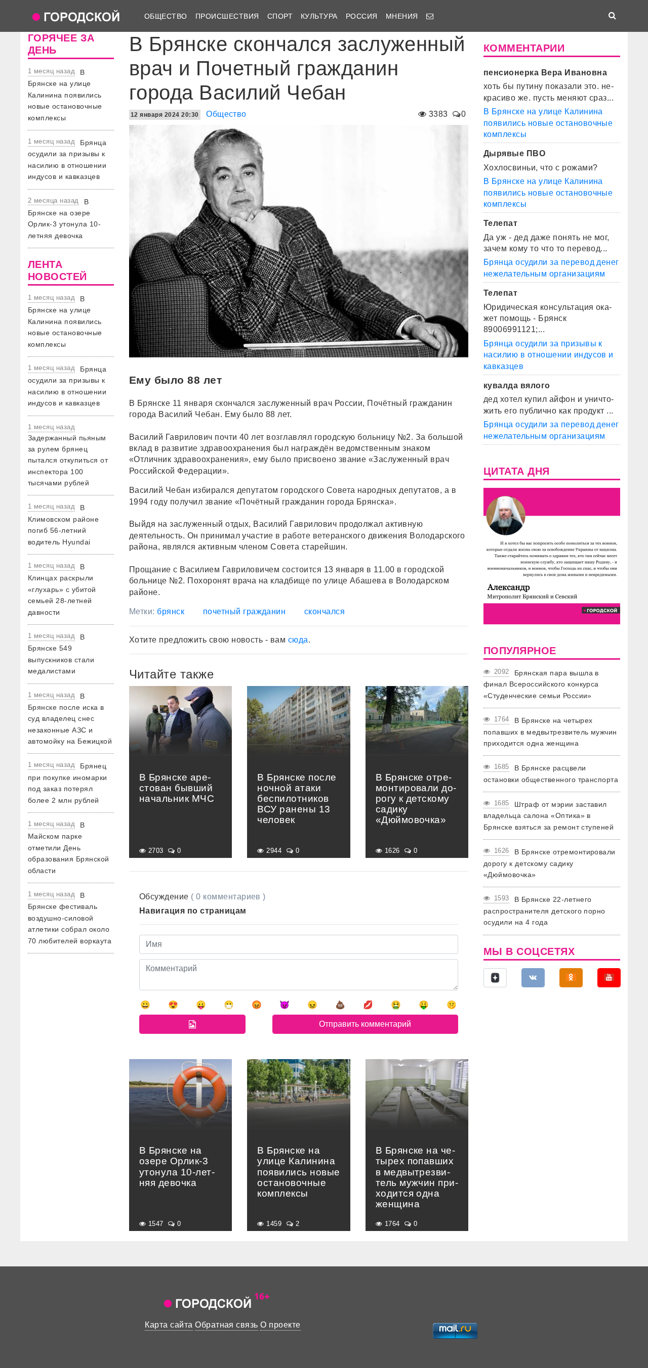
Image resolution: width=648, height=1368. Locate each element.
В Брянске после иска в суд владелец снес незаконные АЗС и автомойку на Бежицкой (70, 719)
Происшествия (227, 16)
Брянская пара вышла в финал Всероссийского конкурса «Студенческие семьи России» (541, 684)
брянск (170, 611)
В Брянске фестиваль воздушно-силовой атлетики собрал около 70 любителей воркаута (69, 918)
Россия (362, 16)
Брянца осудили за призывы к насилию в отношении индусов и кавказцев (548, 355)
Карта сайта (168, 1324)
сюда (298, 639)
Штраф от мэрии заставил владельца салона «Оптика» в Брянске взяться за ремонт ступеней (548, 815)
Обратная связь (226, 1324)
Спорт (280, 16)
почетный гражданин (244, 611)
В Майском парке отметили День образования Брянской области (68, 848)
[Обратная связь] (429, 16)
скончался (324, 611)
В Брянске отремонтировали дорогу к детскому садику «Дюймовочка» (549, 863)
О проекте (280, 1324)
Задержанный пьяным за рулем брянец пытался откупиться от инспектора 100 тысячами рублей (68, 460)
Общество (165, 16)
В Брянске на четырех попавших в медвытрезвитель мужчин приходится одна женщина (550, 731)
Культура (319, 16)
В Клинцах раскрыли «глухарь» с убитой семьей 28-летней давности (62, 589)
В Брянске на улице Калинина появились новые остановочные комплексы (65, 95)
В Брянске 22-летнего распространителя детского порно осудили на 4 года (544, 910)
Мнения (402, 16)
